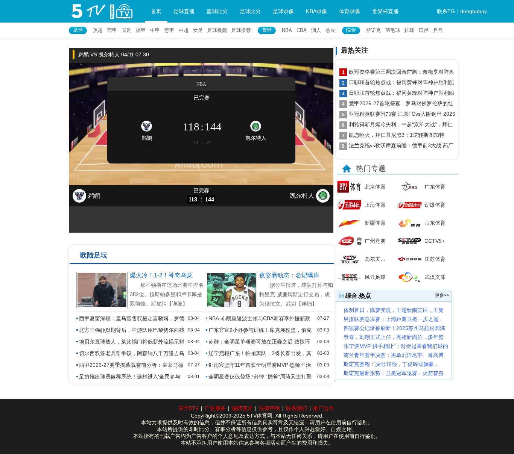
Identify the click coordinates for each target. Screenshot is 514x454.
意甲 (169, 30)
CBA (302, 30)
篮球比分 (217, 11)
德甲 (141, 30)
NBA (287, 30)
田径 (424, 30)
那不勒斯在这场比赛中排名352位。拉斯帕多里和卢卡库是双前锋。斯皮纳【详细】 (167, 294)
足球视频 (217, 30)
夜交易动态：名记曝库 (289, 275)
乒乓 (438, 30)
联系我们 (296, 408)
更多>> (442, 295)
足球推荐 (241, 30)
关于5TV (188, 408)
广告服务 (215, 408)
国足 (126, 30)
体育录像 (349, 11)
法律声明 (269, 408)
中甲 (155, 30)
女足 (198, 30)
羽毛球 (392, 30)
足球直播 (184, 11)
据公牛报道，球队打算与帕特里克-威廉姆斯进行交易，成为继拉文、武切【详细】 (296, 294)
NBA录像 (316, 11)
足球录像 (283, 11)
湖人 (316, 30)
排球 (409, 30)
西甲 (112, 30)
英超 (98, 30)
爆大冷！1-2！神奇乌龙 (161, 275)
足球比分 (250, 11)
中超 (184, 30)
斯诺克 (373, 30)
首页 (156, 11)
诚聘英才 (242, 408)
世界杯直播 (385, 11)
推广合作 (323, 408)
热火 (330, 30)
